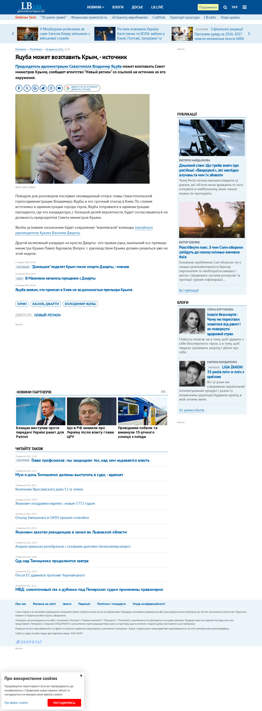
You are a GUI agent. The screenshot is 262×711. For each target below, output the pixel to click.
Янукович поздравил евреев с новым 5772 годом (55, 503)
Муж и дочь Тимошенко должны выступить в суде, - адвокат (69, 474)
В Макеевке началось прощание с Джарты (56, 278)
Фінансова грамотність (89, 17)
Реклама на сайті (44, 604)
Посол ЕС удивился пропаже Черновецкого (50, 575)
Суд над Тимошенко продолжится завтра (52, 560)
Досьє (137, 7)
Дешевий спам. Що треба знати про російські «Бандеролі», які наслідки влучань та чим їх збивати (209, 170)
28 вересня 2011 (54, 49)
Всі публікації (189, 290)
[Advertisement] (91, 354)
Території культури (184, 17)
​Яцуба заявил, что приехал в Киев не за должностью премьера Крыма (73, 289)
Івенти (67, 604)
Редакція (84, 604)
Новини (94, 7)
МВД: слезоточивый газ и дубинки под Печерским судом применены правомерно (89, 589)
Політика (36, 49)
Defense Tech (25, 17)
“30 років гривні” (53, 17)
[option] (54, 33)
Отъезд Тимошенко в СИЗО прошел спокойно (52, 517)
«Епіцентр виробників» (130, 17)
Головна (20, 49)
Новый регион (47, 315)
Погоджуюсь (64, 702)
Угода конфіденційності (149, 604)
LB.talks (210, 17)
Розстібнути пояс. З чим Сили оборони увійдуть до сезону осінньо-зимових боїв (211, 252)
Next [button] (249, 33)
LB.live (157, 7)
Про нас (20, 604)
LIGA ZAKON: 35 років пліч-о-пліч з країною (225, 371)
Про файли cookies (16, 702)
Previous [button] (13, 33)
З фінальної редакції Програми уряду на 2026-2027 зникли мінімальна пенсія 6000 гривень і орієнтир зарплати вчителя (219, 38)
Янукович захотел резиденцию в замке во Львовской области (71, 532)
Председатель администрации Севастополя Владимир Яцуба (68, 66)
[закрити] (81, 675)
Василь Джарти (45, 304)
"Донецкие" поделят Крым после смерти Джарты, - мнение (73, 266)
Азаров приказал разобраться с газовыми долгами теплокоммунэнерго (72, 546)
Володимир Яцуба (80, 304)
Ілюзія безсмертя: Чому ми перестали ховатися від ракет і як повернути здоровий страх (224, 324)
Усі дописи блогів (191, 410)
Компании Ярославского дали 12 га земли (49, 489)
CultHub (158, 17)
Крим (21, 304)
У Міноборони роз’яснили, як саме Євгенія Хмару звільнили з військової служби (65, 33)
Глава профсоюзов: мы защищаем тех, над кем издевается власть (83, 460)
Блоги (118, 7)
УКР (235, 7)
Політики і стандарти (111, 604)
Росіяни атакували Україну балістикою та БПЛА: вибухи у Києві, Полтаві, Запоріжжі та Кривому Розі (141, 36)
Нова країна (230, 17)
